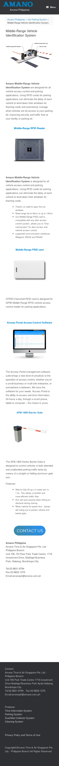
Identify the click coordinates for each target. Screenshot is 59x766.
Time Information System (18, 710)
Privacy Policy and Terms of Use (22, 735)
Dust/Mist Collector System (19, 718)
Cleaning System (14, 721)
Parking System (13, 714)
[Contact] (29, 530)
